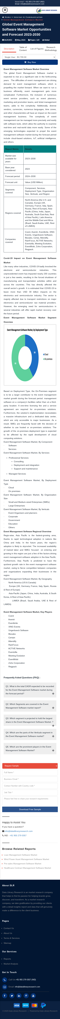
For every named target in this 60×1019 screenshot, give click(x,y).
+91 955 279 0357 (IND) (34, 2)
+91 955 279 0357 (18, 835)
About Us (8, 933)
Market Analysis (11, 964)
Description (9, 49)
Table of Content (23, 48)
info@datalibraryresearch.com (19, 831)
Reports (7, 959)
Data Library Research (49, 1011)
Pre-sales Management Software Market (22, 863)
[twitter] (11, 995)
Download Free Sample (30, 809)
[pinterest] (26, 995)
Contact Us (9, 928)
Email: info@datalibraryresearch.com (29, 4)
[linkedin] (19, 995)
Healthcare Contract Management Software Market (27, 868)
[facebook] (4, 995)
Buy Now (32, 62)
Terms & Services (12, 938)
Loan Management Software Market (20, 855)
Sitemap (7, 943)
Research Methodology (51, 48)
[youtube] (33, 995)
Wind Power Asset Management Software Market (26, 859)
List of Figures (37, 49)
